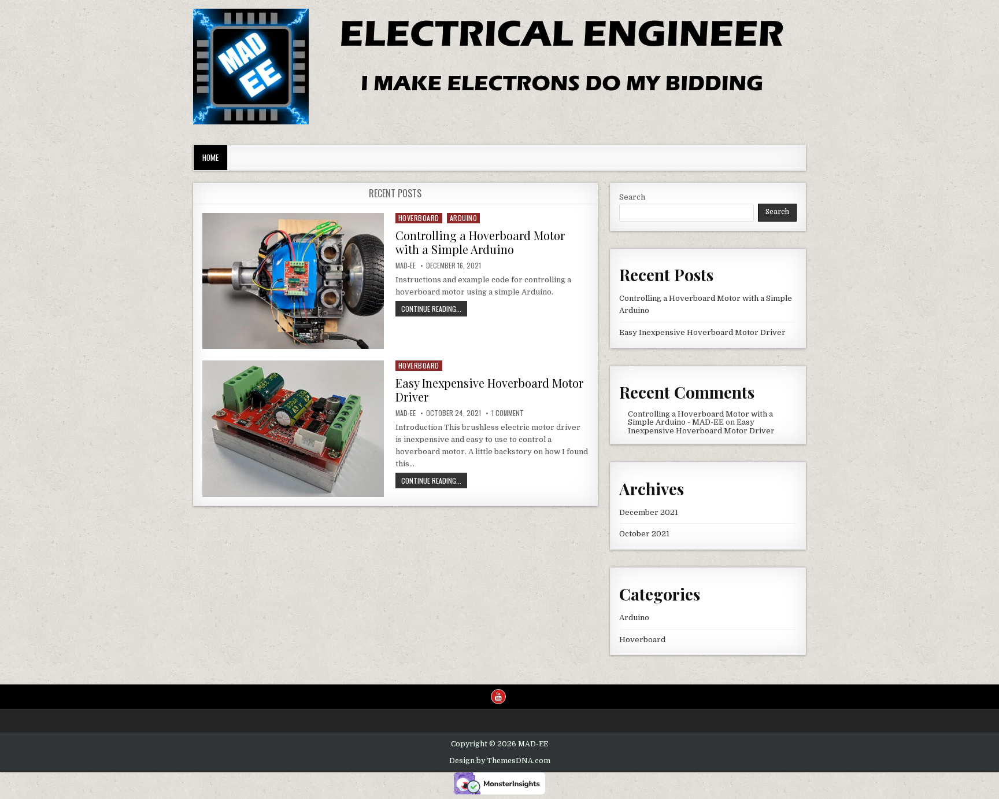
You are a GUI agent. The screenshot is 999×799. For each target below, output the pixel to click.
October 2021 (644, 533)
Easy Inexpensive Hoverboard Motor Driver (489, 389)
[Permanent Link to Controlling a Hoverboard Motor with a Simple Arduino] (293, 281)
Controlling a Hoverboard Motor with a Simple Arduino (480, 242)
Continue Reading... (434, 309)
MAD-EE (405, 265)
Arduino (464, 218)
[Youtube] (498, 696)
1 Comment (507, 413)
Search (632, 197)
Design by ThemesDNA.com (499, 761)
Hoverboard (418, 218)
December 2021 (648, 512)
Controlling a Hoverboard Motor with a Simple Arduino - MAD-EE (700, 418)
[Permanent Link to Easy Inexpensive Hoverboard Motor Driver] (293, 428)
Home (210, 157)
